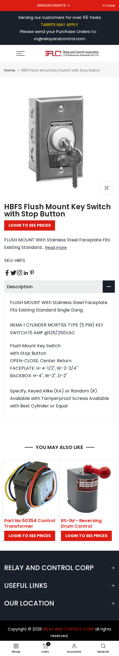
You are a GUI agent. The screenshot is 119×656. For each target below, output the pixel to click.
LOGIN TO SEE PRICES (30, 225)
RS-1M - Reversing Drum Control (81, 523)
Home (9, 70)
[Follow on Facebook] (7, 273)
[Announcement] (53, 5)
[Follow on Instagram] (19, 272)
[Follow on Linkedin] (26, 273)
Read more (56, 247)
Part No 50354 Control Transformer (29, 523)
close (110, 5)
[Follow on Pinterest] (32, 272)
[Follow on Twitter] (13, 273)
